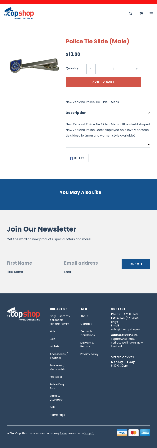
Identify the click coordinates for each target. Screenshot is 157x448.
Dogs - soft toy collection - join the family (60, 319)
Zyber (63, 433)
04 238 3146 (130, 314)
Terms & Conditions (87, 333)
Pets (53, 407)
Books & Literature (56, 398)
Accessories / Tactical (59, 356)
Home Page (57, 415)
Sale (52, 339)
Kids (52, 331)
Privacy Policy (89, 354)
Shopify (89, 433)
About (84, 316)
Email (68, 272)
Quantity (72, 68)
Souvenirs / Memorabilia (58, 367)
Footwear (56, 377)
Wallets (55, 346)
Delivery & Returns (87, 345)
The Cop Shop (18, 433)
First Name (15, 272)
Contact (86, 324)
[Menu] (151, 13)
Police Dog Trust (57, 386)
